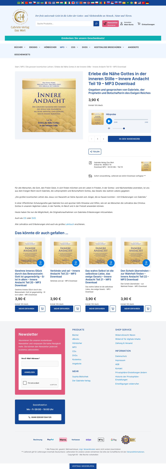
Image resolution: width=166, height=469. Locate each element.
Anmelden (29, 372)
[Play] (109, 121)
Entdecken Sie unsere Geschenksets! (83, 38)
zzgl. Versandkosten (87, 449)
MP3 (62, 47)
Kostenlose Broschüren (107, 47)
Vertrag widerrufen (83, 466)
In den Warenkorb (129, 139)
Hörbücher (50, 47)
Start (17, 67)
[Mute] (109, 128)
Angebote (133, 47)
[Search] (96, 23)
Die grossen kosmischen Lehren (39, 67)
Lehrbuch (70, 224)
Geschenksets (22, 54)
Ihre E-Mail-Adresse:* (31, 358)
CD (24, 218)
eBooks (33, 47)
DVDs (84, 47)
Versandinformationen (135, 452)
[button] (42, 309)
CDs (73, 47)
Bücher (18, 47)
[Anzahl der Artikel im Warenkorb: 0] (139, 24)
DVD (34, 218)
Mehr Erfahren (26, 308)
